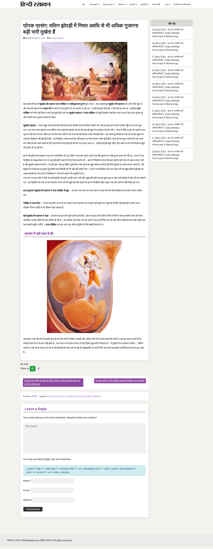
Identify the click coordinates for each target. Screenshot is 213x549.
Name (27, 480)
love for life (60, 396)
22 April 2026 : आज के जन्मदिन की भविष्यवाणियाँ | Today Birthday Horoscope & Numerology (167, 128)
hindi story (50, 396)
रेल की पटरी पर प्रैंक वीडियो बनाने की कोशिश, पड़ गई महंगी (120, 380)
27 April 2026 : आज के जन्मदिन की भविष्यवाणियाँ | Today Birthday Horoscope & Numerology (167, 60)
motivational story (73, 396)
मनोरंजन (121, 4)
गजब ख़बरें (94, 4)
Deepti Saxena (57, 38)
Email (27, 490)
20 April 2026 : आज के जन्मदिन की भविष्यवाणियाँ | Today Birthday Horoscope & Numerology (167, 155)
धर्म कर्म (132, 4)
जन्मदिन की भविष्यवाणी (182, 4)
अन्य (166, 4)
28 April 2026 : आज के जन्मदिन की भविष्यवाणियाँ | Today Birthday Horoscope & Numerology (167, 46)
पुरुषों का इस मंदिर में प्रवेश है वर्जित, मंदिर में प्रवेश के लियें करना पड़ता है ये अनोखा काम (52, 382)
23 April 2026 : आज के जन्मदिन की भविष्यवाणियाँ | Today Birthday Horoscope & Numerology (167, 114)
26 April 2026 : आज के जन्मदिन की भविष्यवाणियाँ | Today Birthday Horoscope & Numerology (167, 73)
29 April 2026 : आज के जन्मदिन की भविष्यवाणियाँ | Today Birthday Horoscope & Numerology (167, 33)
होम (83, 4)
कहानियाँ (144, 4)
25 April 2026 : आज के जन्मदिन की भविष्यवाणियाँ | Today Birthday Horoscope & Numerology (167, 87)
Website (27, 499)
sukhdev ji (97, 396)
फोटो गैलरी (156, 4)
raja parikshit (86, 396)
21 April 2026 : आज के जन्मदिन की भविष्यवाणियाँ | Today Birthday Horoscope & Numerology (167, 141)
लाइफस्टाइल (108, 4)
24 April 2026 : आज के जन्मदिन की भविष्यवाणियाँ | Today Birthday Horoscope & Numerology (167, 100)
